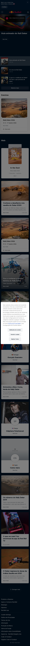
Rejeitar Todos (15, 339)
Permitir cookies (15, 334)
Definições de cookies (15, 329)
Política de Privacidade (14, 323)
